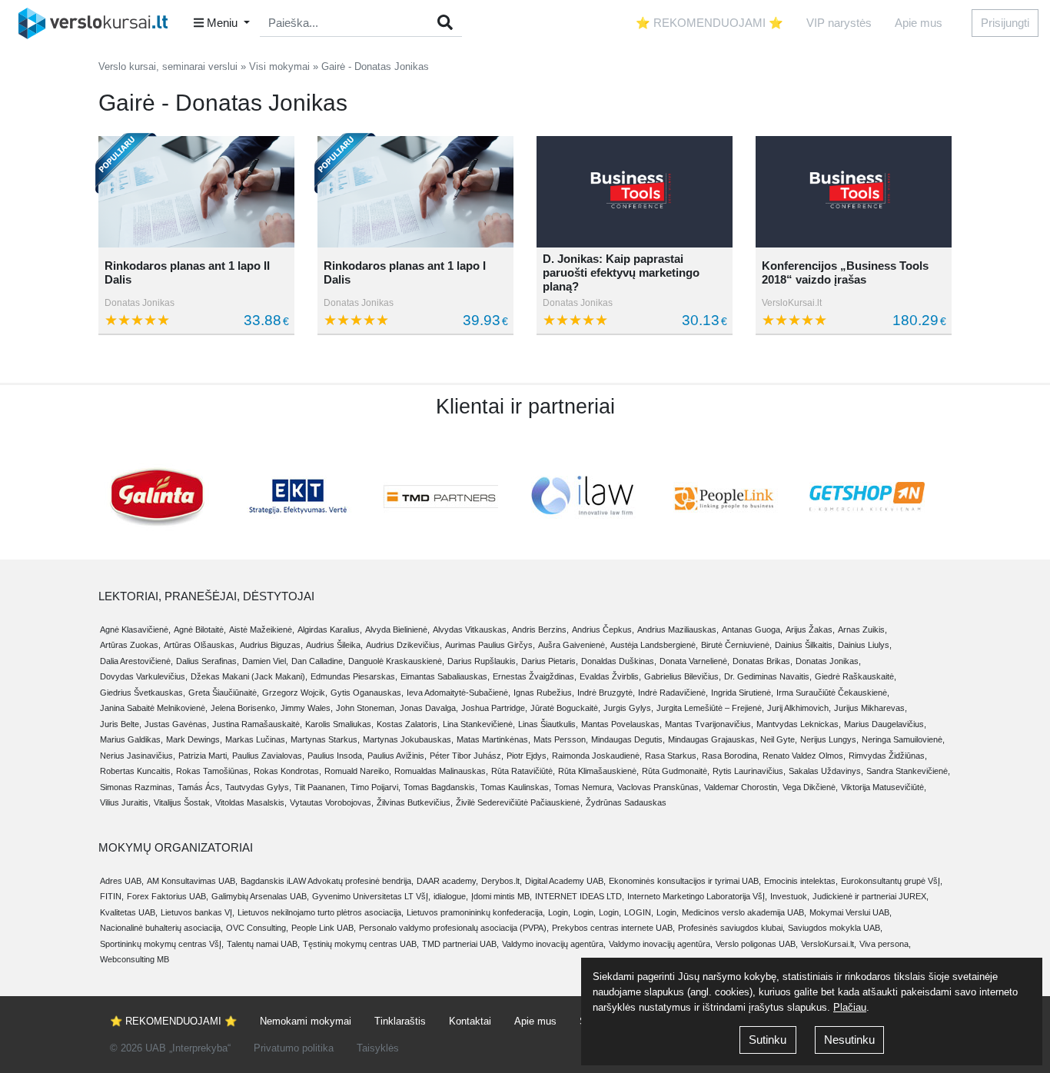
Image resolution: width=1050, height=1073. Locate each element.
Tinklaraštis (400, 1021)
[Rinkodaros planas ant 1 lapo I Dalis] (415, 191)
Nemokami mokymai (305, 1021)
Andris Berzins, (540, 629)
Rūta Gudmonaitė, (675, 771)
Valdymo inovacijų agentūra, (554, 943)
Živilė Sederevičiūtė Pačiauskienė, (519, 802)
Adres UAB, (122, 880)
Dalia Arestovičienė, (136, 661)
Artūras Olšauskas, (200, 644)
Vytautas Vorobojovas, (332, 802)
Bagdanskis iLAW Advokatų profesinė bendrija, (327, 880)
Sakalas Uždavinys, (826, 771)
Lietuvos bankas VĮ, (197, 912)
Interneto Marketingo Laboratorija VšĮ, (697, 896)
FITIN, (112, 896)
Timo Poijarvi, (375, 787)
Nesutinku (849, 1039)
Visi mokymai (279, 66)
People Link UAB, (323, 927)
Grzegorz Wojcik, (294, 692)
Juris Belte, (120, 724)
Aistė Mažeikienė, (261, 629)
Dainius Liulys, (865, 644)
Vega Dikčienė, (810, 787)
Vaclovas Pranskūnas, (659, 787)
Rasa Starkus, (672, 755)
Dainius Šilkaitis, (805, 644)
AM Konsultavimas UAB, (192, 880)
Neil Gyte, (778, 739)
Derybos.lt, (501, 880)
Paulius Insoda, (335, 755)
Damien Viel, (265, 661)
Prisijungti (1005, 22)
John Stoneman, (366, 708)
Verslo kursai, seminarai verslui (168, 66)
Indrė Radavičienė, (673, 692)
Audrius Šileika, (334, 644)
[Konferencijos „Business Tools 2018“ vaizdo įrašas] (854, 191)
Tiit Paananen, (320, 787)
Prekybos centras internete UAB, (613, 927)
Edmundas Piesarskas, (354, 676)
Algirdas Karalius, (329, 629)
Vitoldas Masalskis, (251, 802)
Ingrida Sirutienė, (742, 692)
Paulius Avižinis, (397, 755)
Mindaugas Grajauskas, (712, 739)
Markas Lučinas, (256, 739)
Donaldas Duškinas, (618, 661)
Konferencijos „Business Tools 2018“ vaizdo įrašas (845, 272)
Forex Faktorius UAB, (167, 896)
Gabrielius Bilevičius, (682, 676)
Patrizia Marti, (203, 755)
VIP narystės (839, 22)
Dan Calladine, (318, 661)
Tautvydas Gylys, (258, 787)
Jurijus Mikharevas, (870, 708)
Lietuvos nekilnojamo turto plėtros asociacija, (321, 912)
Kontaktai (470, 1021)
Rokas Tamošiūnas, (213, 771)
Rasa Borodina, (730, 755)
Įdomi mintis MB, (501, 896)
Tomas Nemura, (584, 787)
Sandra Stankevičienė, (908, 771)
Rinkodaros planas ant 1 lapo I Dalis (405, 272)
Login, (559, 912)
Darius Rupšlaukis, (482, 661)
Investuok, (789, 896)
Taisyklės (378, 1048)
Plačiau (849, 1007)
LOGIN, (638, 912)
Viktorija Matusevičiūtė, (883, 787)
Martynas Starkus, (325, 739)
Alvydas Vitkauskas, (471, 629)
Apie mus (918, 22)
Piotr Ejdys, (528, 755)
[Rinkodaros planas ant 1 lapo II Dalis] (196, 191)
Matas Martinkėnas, (493, 739)
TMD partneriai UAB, (460, 943)
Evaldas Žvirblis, (610, 676)
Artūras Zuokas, (130, 644)
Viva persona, (885, 943)
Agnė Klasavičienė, (135, 629)
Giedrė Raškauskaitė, (855, 676)
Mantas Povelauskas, (621, 724)
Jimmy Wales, (307, 708)
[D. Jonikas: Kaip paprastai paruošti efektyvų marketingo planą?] (635, 191)
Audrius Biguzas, (271, 644)
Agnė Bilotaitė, (200, 629)
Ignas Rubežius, (543, 692)
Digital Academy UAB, (565, 880)
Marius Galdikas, (131, 739)
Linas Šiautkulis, (548, 724)
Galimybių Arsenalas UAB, (260, 896)
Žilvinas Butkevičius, (415, 802)
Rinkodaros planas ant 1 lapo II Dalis (187, 272)
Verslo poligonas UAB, (757, 943)
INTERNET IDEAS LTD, (579, 896)
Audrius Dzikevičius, (404, 644)
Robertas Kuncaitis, (136, 771)
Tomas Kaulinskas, (515, 787)
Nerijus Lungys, (829, 739)
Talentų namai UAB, (263, 943)
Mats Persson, (560, 739)
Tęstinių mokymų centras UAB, (361, 943)
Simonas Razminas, (137, 787)
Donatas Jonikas (139, 302)
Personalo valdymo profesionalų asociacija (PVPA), (454, 927)
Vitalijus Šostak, (183, 802)
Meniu (222, 22)
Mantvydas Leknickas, (798, 724)
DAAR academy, (447, 880)
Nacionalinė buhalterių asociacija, (161, 927)
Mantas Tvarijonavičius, (709, 724)
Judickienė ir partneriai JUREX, (870, 896)
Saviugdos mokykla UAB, (835, 927)
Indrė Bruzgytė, (606, 692)
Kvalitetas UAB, (129, 912)
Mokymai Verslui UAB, (850, 912)
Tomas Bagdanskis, (440, 787)
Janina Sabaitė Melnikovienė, (154, 708)
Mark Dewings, (194, 739)
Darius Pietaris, (549, 661)
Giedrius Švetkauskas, (142, 692)
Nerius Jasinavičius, (137, 755)
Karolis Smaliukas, (339, 724)
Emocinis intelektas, (801, 880)
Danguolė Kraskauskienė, (396, 661)
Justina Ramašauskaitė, (257, 724)
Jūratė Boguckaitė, (565, 708)
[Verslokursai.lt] (98, 23)
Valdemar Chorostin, (741, 787)
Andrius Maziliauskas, (678, 629)
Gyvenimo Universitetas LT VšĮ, (371, 896)
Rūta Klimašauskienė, (598, 771)
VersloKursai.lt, (828, 943)
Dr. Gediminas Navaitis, (768, 676)
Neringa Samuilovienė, (903, 739)
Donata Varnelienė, (694, 661)
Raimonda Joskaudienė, (597, 755)
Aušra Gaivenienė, (572, 644)
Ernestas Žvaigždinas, (535, 676)
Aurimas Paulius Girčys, (490, 644)
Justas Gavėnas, (177, 724)
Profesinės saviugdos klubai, (731, 927)
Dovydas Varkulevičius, (144, 676)
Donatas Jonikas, (828, 661)
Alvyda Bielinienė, (397, 629)
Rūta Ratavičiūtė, (523, 771)
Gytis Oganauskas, (367, 692)
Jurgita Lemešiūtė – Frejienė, (710, 708)
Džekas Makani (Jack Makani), (249, 676)
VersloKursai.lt (792, 302)
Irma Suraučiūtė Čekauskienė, (832, 692)
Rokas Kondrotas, (287, 771)
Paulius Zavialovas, (268, 755)
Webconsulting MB (134, 959)
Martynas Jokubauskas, (408, 739)
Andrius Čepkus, (603, 629)
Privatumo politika (294, 1048)
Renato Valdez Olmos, (804, 755)
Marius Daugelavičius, (885, 724)
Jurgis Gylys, (628, 708)
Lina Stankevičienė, (479, 724)
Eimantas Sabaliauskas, (445, 676)
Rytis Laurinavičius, (749, 771)
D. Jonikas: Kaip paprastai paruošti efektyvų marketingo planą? (621, 272)
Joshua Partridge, (494, 708)
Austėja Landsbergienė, (654, 644)
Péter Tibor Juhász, (466, 755)
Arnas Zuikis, (862, 629)
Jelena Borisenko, (244, 708)
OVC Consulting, (257, 927)
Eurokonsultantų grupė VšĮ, (891, 880)
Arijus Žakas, (810, 629)
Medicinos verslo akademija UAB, (744, 912)
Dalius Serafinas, (207, 661)
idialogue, (451, 896)
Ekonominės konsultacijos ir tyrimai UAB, (685, 880)
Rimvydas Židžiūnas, (888, 755)
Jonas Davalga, (429, 708)
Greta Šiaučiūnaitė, (223, 692)
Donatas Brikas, (762, 661)
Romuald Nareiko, (357, 771)
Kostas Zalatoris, (408, 724)
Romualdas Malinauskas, (441, 771)
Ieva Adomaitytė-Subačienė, (458, 692)
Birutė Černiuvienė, (736, 644)
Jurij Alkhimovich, (799, 708)
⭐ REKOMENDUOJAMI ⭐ (709, 22)
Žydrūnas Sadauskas (626, 802)
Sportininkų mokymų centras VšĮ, (162, 943)
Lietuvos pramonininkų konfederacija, (476, 912)
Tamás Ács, (200, 787)
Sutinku (767, 1039)
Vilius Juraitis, (125, 802)
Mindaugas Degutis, (628, 739)
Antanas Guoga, (752, 629)
